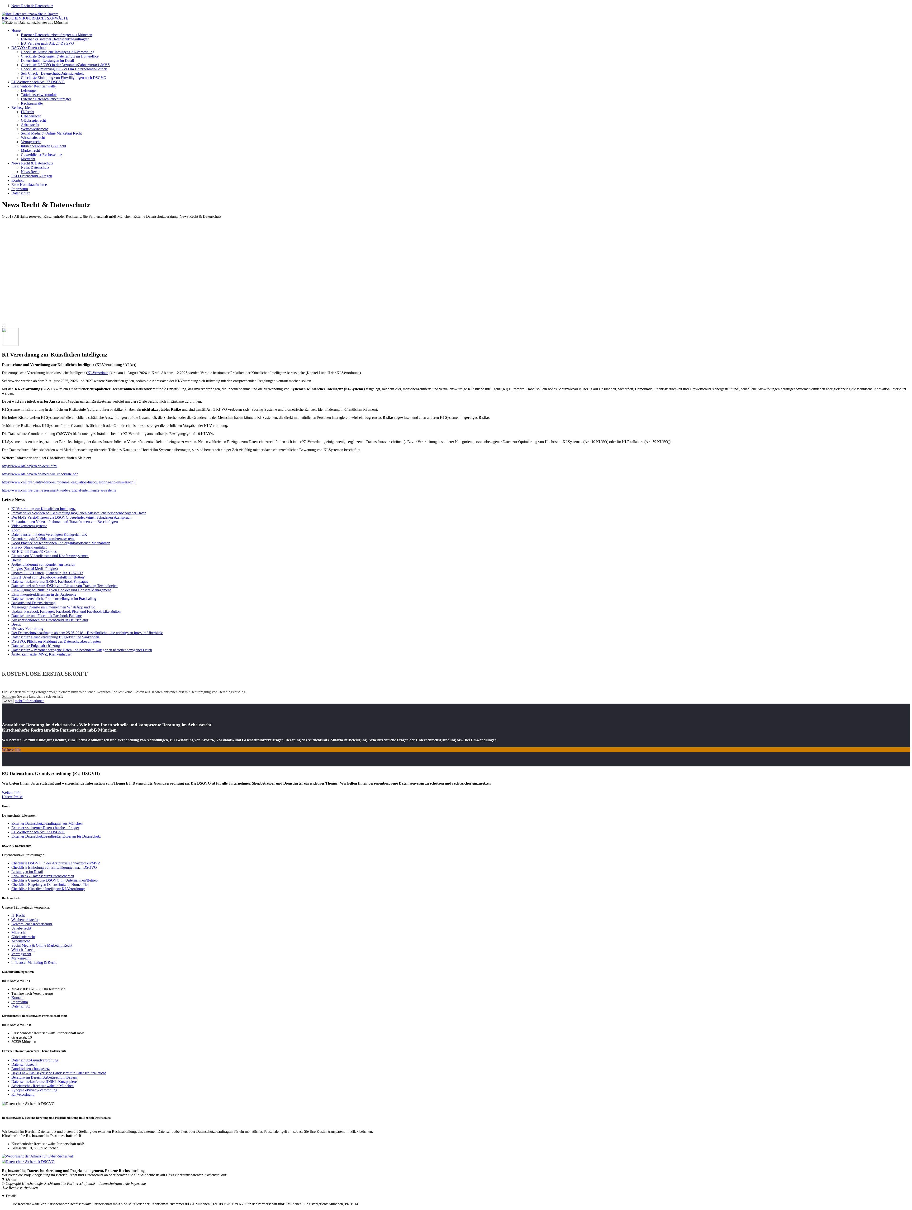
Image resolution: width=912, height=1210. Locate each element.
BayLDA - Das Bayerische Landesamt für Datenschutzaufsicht (58, 1073)
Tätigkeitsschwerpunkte (39, 95)
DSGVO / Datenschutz (28, 48)
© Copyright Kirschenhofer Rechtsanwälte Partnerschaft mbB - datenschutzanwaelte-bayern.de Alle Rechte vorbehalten (74, 1185)
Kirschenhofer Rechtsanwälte (33, 86)
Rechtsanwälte (32, 103)
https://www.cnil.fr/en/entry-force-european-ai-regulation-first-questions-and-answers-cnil (68, 482)
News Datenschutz (35, 167)
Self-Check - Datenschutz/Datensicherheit (52, 73)
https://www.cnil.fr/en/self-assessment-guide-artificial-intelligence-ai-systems (59, 490)
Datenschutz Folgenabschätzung (35, 646)
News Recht (30, 172)
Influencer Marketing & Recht (43, 146)
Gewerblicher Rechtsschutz (41, 155)
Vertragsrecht (31, 142)
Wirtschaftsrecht (33, 137)
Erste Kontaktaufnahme (29, 185)
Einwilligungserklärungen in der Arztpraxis (43, 594)
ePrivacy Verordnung (27, 629)
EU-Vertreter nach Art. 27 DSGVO (47, 43)
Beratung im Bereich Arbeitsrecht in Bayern (44, 1077)
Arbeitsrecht (30, 125)
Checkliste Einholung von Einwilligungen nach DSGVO (63, 78)
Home (16, 31)
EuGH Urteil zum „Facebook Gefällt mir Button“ (48, 577)
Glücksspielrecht (33, 120)
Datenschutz (20, 193)
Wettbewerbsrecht (34, 129)
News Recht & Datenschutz (32, 6)
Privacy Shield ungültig (29, 547)
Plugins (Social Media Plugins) (34, 569)
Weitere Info (11, 749)
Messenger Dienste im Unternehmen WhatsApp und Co (53, 607)
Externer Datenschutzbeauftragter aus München (56, 35)
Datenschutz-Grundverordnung (34, 1060)
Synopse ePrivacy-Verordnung (34, 1090)
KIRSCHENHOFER (35, 18)
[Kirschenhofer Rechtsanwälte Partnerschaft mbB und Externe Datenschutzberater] (30, 14)
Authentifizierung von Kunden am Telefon (43, 564)
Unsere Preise (12, 797)
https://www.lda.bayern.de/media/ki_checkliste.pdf (40, 474)
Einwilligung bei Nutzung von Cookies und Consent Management (61, 590)
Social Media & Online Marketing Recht (51, 133)
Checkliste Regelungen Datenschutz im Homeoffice (60, 56)
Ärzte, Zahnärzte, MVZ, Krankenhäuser (41, 654)
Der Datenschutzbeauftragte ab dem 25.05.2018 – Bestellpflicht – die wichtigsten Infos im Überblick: (87, 633)
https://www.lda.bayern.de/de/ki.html (29, 466)
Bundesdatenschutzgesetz (30, 1069)
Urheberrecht (31, 116)
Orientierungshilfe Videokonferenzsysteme (43, 539)
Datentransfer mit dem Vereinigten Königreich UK (49, 534)
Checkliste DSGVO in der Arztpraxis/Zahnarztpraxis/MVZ (65, 65)
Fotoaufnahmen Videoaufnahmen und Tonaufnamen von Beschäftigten (64, 522)
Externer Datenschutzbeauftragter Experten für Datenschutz (56, 836)
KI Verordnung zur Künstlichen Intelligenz (43, 509)
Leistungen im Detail (27, 872)
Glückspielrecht (23, 937)
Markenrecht (30, 150)
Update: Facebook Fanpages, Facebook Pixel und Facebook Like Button (66, 611)
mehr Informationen (29, 701)
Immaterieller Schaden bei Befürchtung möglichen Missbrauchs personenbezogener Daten (78, 513)
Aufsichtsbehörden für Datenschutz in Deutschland (49, 620)
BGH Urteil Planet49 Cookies (34, 552)
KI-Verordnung (98, 373)
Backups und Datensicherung (33, 603)
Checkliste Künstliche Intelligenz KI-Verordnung (57, 52)
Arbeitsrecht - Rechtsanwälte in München (42, 1086)
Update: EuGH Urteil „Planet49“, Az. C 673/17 (47, 573)
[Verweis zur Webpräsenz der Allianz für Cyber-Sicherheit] (37, 1156)
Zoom (15, 530)
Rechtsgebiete (21, 108)
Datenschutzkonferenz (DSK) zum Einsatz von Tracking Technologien (64, 586)
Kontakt (17, 180)
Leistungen (29, 90)
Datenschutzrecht (24, 1064)
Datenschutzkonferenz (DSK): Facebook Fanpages (49, 581)
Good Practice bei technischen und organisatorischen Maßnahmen (60, 543)
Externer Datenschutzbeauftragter (46, 99)
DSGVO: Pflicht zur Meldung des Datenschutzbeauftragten (56, 641)
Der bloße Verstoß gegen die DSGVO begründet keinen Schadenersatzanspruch (71, 517)
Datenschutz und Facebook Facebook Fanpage (46, 616)
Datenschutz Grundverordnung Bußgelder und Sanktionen (55, 637)
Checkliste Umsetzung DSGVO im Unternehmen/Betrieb (64, 69)
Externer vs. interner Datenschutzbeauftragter (55, 39)
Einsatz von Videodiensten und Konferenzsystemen (50, 556)
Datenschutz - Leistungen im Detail (47, 60)
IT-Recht (27, 112)
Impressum (19, 189)
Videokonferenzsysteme (29, 526)
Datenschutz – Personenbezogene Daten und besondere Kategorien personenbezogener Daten (81, 650)
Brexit (16, 560)
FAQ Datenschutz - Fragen (31, 176)
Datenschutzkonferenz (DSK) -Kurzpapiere (44, 1082)
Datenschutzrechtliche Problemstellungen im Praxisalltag (53, 599)
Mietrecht (28, 159)
